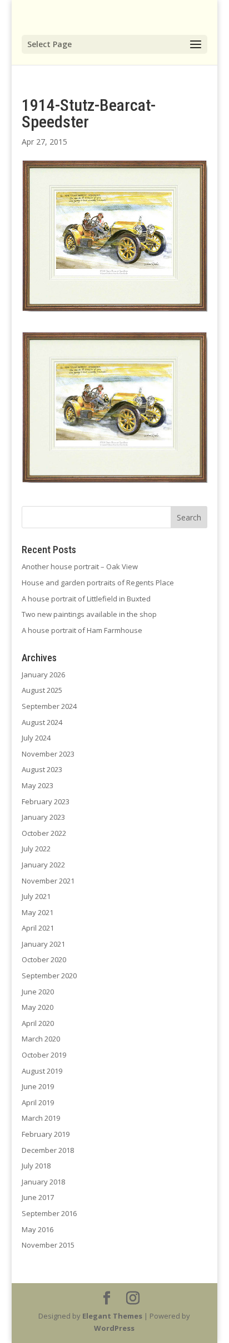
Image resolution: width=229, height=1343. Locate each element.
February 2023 (45, 801)
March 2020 (41, 1039)
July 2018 (36, 1166)
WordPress (114, 1328)
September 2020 (49, 976)
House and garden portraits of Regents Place (98, 583)
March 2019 (41, 1118)
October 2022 (44, 833)
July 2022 (36, 849)
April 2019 (38, 1102)
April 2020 (38, 1023)
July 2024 (36, 738)
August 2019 (42, 1071)
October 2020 (44, 959)
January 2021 (43, 944)
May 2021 (37, 912)
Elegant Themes (112, 1316)
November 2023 (48, 754)
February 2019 (45, 1134)
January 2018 (43, 1182)
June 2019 (38, 1086)
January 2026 (43, 675)
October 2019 (44, 1055)
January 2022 (43, 865)
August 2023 (42, 769)
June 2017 (38, 1197)
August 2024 (42, 722)
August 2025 (42, 690)
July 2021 (36, 896)
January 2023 (43, 817)
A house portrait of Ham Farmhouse (82, 630)
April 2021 (38, 928)
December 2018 (48, 1150)
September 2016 (49, 1213)
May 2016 (37, 1229)
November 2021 (48, 881)
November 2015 (48, 1245)
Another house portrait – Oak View (80, 566)
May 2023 (37, 785)
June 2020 (38, 992)
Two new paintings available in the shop (89, 614)
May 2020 (37, 1007)
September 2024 (49, 706)
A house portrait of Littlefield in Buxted (86, 599)
